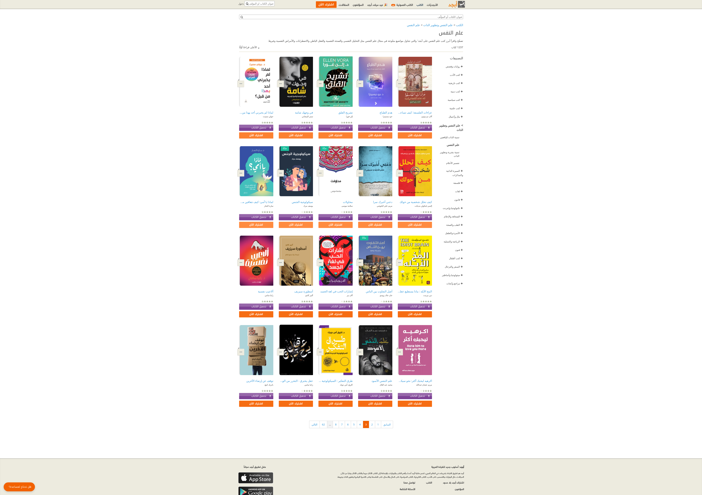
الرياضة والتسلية (453, 241)
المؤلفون (358, 4)
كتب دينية (457, 91)
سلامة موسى (347, 205)
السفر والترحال (454, 266)
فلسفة (458, 183)
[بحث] (241, 17)
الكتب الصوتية (402, 4)
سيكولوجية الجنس (302, 202)
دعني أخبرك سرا (382, 202)
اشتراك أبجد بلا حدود (453, 482)
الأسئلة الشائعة (407, 489)
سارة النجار (268, 205)
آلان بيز (350, 295)
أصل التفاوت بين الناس (379, 291)
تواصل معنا (409, 482)
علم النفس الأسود (381, 381)
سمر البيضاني (307, 116)
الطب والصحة (454, 225)
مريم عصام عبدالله (424, 384)
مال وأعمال (456, 116)
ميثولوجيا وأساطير (452, 275)
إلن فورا (349, 116)
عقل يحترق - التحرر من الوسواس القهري (296, 381)
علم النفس (413, 25)
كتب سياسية (455, 99)
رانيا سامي (269, 295)
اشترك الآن (415, 135)
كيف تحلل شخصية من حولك (416, 202)
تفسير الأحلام (452, 163)
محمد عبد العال (386, 384)
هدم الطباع (386, 112)
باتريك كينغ (269, 384)
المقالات (344, 4)
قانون (458, 199)
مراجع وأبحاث (454, 283)
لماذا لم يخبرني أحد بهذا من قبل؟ (256, 112)
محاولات (348, 202)
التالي (314, 424)
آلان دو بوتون (426, 116)
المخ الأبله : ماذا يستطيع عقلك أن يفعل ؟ (415, 291)
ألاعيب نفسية (265, 291)
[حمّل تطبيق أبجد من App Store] (255, 478)
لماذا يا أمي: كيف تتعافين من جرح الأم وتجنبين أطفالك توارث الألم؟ (256, 202)
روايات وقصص (454, 66)
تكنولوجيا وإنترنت (453, 208)
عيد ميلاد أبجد (377, 4)
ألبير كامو (309, 295)
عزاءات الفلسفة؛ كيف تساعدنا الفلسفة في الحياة (415, 112)
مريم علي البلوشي (384, 205)
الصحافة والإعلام (453, 216)
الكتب (459, 25)
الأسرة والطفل (454, 233)
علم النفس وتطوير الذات (438, 25)
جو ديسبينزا (387, 116)
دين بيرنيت (427, 295)
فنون (459, 250)
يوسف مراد (308, 205)
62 (323, 424)
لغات (459, 191)
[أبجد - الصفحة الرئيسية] (452, 4)
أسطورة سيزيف (303, 291)
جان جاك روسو (386, 295)
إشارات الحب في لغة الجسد (336, 291)
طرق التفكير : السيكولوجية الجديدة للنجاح (335, 381)
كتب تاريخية (455, 83)
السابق (387, 424)
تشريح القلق (345, 112)
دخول (241, 3)
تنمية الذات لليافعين (449, 137)
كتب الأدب (456, 74)
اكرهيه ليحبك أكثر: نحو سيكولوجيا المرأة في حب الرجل (415, 381)
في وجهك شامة (304, 112)
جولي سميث (268, 116)
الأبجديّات (432, 4)
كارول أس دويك (346, 384)
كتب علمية (456, 108)
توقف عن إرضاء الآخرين (259, 381)
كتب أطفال (456, 258)
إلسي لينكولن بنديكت (423, 205)
